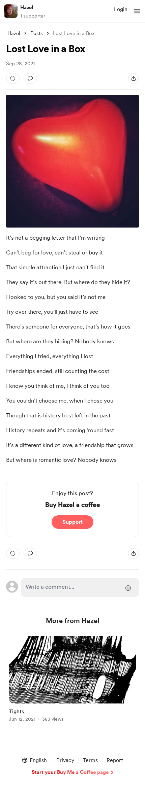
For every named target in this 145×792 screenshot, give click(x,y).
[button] (137, 11)
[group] (72, 682)
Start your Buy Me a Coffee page (70, 772)
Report (115, 760)
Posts (36, 33)
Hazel (26, 7)
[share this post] (133, 78)
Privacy (65, 760)
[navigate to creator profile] (11, 11)
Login (120, 9)
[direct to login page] (80, 587)
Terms (90, 760)
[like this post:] (13, 78)
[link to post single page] (72, 680)
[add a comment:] (30, 78)
